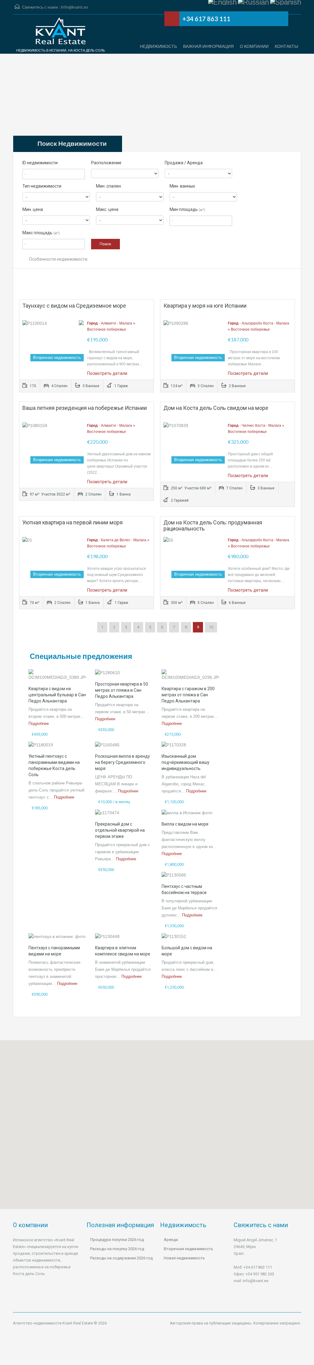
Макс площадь (41, 232)
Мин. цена (32, 209)
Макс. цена (107, 209)
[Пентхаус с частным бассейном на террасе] (174, 874)
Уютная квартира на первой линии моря (72, 522)
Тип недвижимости (41, 186)
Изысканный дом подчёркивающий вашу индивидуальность (185, 762)
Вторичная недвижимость (188, 1248)
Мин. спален (108, 186)
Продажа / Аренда (184, 162)
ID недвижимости (40, 162)
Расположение (106, 162)
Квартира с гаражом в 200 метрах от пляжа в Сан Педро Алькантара (188, 694)
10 (211, 627)
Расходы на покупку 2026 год (117, 1248)
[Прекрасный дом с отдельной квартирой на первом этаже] (107, 812)
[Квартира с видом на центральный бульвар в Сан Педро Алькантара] (57, 674)
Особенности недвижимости (57, 259)
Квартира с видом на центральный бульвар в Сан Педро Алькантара (57, 694)
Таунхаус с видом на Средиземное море (74, 305)
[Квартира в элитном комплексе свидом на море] (107, 936)
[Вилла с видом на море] (187, 812)
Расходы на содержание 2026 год (121, 1258)
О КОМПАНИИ (254, 46)
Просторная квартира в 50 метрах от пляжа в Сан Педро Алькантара (121, 690)
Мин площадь (187, 209)
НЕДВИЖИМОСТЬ (158, 46)
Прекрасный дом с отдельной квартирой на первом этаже (120, 830)
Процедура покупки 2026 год (117, 1239)
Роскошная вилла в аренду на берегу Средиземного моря (122, 762)
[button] (284, 1109)
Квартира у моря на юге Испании (205, 305)
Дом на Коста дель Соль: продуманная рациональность (212, 525)
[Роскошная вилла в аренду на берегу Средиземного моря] (107, 744)
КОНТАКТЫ (286, 46)
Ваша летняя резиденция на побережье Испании (84, 408)
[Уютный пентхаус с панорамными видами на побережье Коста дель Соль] (41, 744)
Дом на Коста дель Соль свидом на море (215, 408)
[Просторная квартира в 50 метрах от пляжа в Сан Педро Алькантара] (107, 672)
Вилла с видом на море (185, 824)
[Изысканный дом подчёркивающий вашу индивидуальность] (174, 744)
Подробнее (39, 723)
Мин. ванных (182, 186)
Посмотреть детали (107, 373)
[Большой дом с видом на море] (174, 936)
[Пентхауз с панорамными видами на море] (57, 936)
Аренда (171, 1239)
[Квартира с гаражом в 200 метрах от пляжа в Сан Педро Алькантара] (190, 674)
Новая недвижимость (184, 1258)
